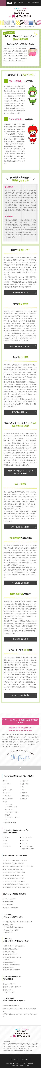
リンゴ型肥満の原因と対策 (20, 583)
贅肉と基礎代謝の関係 (20, 639)
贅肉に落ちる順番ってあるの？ (20, 346)
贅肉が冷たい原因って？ (20, 412)
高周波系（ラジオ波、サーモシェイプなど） (12, 817)
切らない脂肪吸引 (8, 799)
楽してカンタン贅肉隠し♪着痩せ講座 (14, 894)
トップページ (15, 1059)
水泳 (4, 787)
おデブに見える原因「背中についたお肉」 (15, 860)
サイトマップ (26, 1059)
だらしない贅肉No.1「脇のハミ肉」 (13, 869)
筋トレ (5, 781)
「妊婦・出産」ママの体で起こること (14, 946)
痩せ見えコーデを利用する (10, 908)
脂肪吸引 (24, 799)
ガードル (24, 843)
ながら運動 (25, 784)
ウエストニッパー (27, 837)
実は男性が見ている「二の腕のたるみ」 (14, 872)
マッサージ (6, 793)
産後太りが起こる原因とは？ (11, 949)
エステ (5, 802)
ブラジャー (6, 837)
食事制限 (24, 793)
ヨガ (23, 787)
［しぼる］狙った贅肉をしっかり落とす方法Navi (18, 776)
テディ (5, 840)
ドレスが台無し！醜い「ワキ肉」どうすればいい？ (17, 922)
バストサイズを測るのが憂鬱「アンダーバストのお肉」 (19, 866)
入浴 (23, 790)
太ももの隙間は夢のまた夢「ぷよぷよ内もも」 (16, 884)
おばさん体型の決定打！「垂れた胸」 (14, 863)
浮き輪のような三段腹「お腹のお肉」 (14, 875)
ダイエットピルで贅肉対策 (20, 695)
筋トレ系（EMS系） (10, 822)
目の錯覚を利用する (9, 901)
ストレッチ (25, 781)
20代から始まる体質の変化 (11, 1006)
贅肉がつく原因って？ (20, 292)
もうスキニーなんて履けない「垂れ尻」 (14, 881)
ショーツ (5, 843)
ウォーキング (7, 784)
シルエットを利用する (9, 899)
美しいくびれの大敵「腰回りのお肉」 (14, 878)
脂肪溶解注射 (25, 796)
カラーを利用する (8, 905)
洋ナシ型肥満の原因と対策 (20, 527)
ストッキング (7, 846)
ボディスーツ (25, 840)
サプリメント (7, 796)
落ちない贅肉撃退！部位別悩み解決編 (15, 855)
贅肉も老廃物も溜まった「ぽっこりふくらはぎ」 (17, 887)
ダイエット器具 (7, 790)
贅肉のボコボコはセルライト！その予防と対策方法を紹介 (20, 472)
